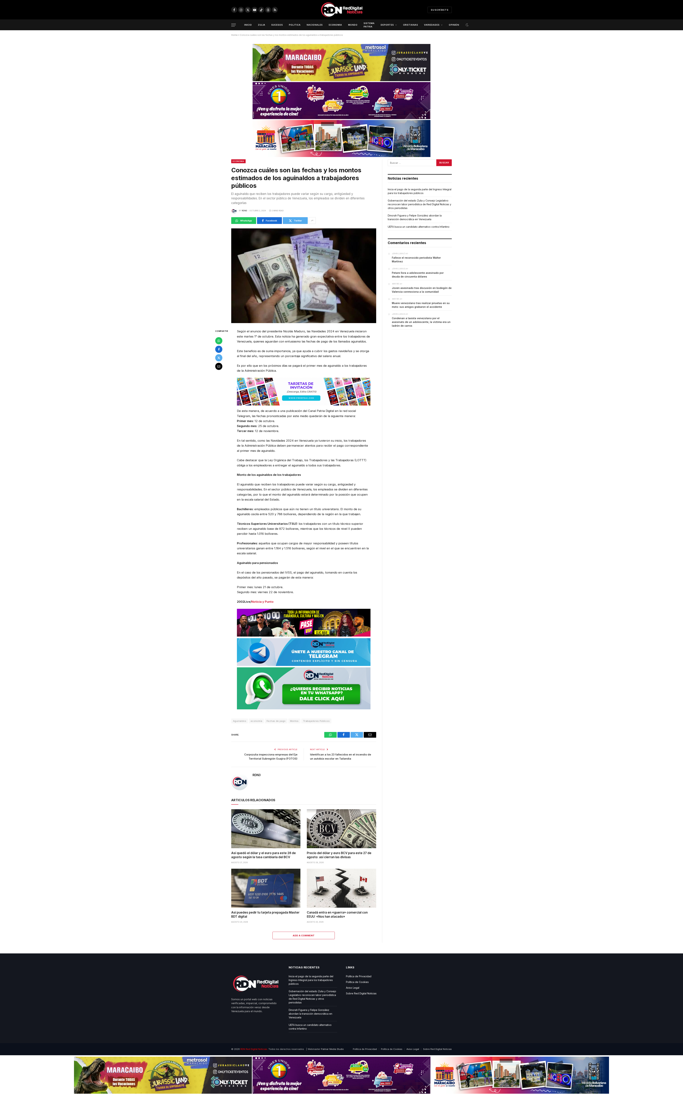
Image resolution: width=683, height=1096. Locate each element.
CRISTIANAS (410, 24)
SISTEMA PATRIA (369, 25)
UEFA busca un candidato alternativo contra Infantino (418, 226)
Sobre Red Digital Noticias (361, 993)
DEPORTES (387, 24)
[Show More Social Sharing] (312, 220)
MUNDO (353, 24)
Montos (294, 721)
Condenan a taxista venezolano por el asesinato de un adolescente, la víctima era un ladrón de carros (421, 322)
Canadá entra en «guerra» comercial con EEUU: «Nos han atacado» (337, 914)
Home (234, 35)
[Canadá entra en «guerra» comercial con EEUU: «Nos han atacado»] (341, 888)
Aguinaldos (239, 721)
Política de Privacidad (358, 976)
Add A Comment (303, 935)
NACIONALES (315, 24)
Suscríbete (440, 9)
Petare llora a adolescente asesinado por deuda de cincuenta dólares (418, 274)
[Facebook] (218, 349)
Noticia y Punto (262, 601)
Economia (238, 161)
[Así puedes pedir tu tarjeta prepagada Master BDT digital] (265, 888)
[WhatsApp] (218, 340)
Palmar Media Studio (332, 1049)
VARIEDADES (432, 24)
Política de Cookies (357, 981)
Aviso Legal (352, 987)
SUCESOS (277, 24)
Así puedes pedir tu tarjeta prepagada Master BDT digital (265, 914)
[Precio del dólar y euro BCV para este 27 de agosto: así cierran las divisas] (341, 828)
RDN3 (244, 211)
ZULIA (261, 24)
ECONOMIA (335, 24)
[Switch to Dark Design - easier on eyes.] (467, 25)
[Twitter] (218, 357)
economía (256, 721)
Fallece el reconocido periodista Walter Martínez (416, 259)
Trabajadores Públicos (316, 721)
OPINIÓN (454, 24)
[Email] (218, 366)
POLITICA (295, 24)
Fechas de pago (276, 721)
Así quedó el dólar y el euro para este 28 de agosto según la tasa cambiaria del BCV (263, 855)
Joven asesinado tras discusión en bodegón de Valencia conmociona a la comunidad (422, 289)
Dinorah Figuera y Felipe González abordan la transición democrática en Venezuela (310, 1013)
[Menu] (233, 25)
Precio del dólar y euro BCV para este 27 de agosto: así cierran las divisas (339, 855)
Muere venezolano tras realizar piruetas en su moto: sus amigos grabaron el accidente (421, 305)
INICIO (248, 24)
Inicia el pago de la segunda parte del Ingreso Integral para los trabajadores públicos (311, 980)
